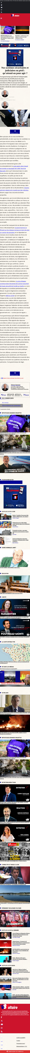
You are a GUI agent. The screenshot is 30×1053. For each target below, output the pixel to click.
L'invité (4, 597)
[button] (15, 475)
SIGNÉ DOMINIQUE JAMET (9, 547)
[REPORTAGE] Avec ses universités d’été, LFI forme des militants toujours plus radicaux (7, 37)
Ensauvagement (9, 99)
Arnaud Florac (15, 526)
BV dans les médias (8, 667)
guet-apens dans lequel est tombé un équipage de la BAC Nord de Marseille (14, 168)
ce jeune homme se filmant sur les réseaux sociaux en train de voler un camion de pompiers (14, 230)
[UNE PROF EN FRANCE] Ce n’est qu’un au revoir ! (11, 593)
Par (5, 40)
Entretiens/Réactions (9, 782)
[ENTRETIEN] (14, 803)
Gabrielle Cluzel (16, 973)
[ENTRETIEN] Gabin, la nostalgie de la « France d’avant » (13, 861)
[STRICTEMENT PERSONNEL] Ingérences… (10, 567)
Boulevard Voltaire (16, 945)
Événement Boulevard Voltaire (11, 908)
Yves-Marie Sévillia (16, 937)
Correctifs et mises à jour (10, 864)
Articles (4, 99)
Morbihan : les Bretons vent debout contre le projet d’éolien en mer (22, 37)
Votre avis (5, 693)
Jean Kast (14, 534)
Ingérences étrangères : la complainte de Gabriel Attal (13, 884)
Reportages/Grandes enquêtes (12, 413)
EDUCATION (5, 573)
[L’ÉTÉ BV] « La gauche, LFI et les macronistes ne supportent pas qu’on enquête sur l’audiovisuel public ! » (14, 617)
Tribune (13, 99)
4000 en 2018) (10, 296)
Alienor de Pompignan (17, 982)
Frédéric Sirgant (16, 518)
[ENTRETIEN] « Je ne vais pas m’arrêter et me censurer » (13, 842)
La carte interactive (8, 642)
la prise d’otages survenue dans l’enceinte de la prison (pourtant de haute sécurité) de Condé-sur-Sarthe (14, 283)
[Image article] (8, 30)
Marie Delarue (15, 542)
